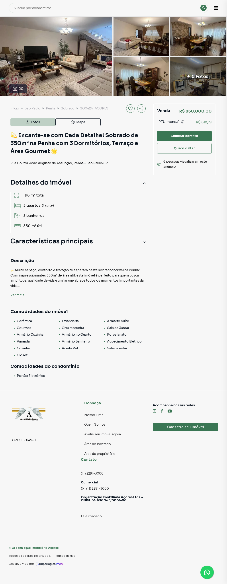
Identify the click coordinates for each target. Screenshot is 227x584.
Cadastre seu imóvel (185, 427)
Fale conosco (91, 516)
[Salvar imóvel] (130, 108)
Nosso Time (94, 415)
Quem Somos (95, 424)
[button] (216, 8)
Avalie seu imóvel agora (102, 434)
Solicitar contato (184, 136)
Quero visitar (184, 148)
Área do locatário (97, 444)
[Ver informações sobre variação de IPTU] (182, 121)
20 (21, 88)
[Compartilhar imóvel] (141, 108)
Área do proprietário (99, 454)
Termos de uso (65, 555)
